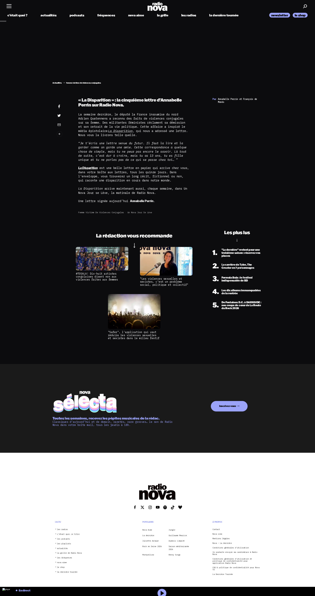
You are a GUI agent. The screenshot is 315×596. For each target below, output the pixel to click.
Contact (216, 529)
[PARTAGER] (64, 116)
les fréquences (64, 558)
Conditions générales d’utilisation (230, 548)
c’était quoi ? (17, 15)
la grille (162, 15)
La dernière (148, 535)
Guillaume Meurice (178, 535)
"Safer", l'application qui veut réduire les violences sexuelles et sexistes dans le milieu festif (133, 335)
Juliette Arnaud (150, 541)
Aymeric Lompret (177, 541)
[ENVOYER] (64, 125)
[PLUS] (64, 134)
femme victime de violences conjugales (101, 212)
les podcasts (63, 539)
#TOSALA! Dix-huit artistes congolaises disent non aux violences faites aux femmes (97, 276)
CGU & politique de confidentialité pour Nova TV (235, 569)
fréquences (106, 15)
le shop (300, 15)
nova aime (136, 15)
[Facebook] (64, 106)
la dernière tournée (224, 15)
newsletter (279, 15)
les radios (188, 15)
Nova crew (217, 534)
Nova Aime (147, 530)
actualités (48, 15)
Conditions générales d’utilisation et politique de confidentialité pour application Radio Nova (232, 561)
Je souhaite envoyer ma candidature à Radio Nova (234, 553)
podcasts (77, 15)
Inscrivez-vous (227, 406)
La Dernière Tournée (222, 574)
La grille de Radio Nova (69, 553)
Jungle (172, 530)
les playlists (64, 544)
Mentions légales (221, 539)
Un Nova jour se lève (139, 212)
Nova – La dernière (222, 543)
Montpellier (148, 555)
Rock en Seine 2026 (152, 546)
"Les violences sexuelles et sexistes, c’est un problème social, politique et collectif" (164, 281)
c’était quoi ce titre (68, 534)
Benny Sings (174, 555)
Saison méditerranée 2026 (179, 547)
